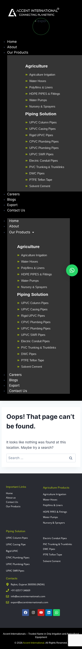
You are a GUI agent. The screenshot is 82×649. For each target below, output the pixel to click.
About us (11, 497)
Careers (15, 375)
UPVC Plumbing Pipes (18, 564)
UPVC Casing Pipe (16, 544)
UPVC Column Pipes (17, 538)
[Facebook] (25, 612)
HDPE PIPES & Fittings (55, 511)
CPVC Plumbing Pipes (17, 557)
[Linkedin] (48, 612)
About (14, 226)
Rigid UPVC (12, 551)
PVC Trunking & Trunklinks (57, 544)
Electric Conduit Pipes (55, 538)
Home (14, 221)
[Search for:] (41, 458)
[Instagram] (33, 612)
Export (14, 385)
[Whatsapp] (56, 612)
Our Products (19, 232)
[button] (72, 270)
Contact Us (18, 391)
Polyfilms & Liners (53, 505)
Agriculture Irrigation (54, 494)
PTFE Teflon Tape (52, 554)
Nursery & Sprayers (54, 522)
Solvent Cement (52, 561)
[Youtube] (41, 612)
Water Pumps (50, 517)
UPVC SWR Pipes (15, 570)
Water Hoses (50, 499)
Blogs (13, 380)
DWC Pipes (49, 549)
